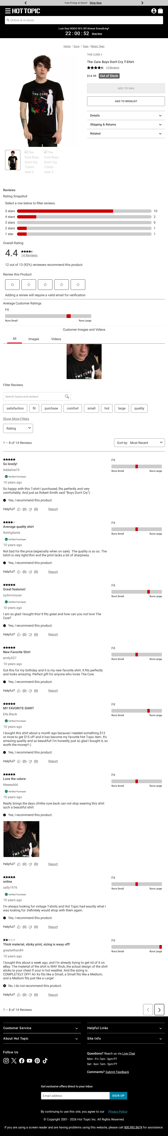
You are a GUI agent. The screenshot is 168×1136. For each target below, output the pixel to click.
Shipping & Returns (103, 124)
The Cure (93, 54)
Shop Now (96, 2)
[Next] (142, 3)
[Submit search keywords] (8, 20)
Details (95, 115)
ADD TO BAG (126, 88)
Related (95, 133)
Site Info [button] (94, 1038)
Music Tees (97, 46)
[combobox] (84, 20)
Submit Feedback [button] (117, 1072)
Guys (76, 46)
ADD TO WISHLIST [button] (126, 101)
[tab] (13, 160)
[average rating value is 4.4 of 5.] (96, 67)
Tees (86, 46)
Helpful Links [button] (97, 1028)
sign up (118, 1095)
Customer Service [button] (17, 1028)
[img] (6, 1061)
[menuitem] (160, 10)
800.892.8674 (133, 1127)
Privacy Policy (117, 1111)
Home (67, 46)
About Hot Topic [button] (15, 1038)
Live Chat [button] (128, 1053)
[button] (7, 10)
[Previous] (26, 3)
